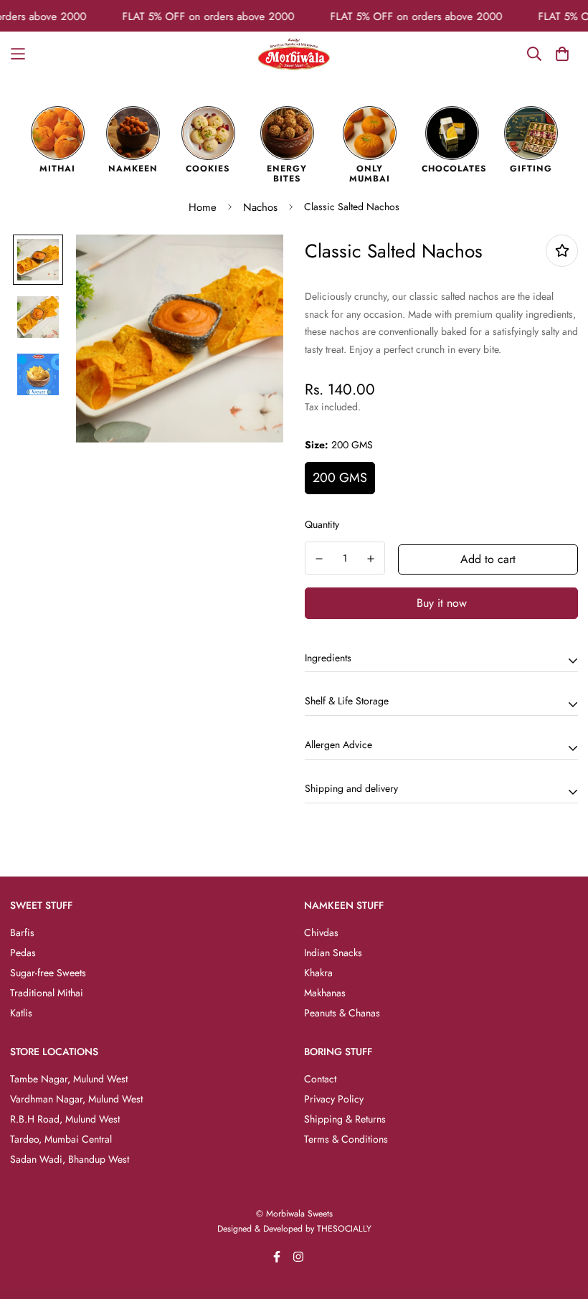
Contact (320, 1079)
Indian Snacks (333, 952)
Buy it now (442, 603)
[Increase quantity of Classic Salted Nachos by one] (371, 558)
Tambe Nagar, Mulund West (69, 1079)
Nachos (260, 207)
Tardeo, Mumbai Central (61, 1139)
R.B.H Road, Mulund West (65, 1119)
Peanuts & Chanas (342, 1013)
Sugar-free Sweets (48, 972)
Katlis (21, 1013)
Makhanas (325, 993)
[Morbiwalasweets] (294, 54)
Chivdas (321, 932)
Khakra (318, 972)
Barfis (22, 932)
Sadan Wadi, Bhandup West (69, 1159)
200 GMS (340, 477)
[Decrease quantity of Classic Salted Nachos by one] (319, 558)
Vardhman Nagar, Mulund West (76, 1099)
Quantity (322, 524)
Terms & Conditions (346, 1139)
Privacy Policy (334, 1099)
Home (203, 207)
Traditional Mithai (46, 993)
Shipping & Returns (345, 1119)
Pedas (23, 952)
